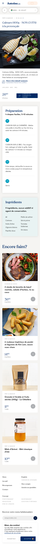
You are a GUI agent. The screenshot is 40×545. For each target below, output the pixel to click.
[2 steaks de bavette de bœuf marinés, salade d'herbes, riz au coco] (20, 267)
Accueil (4, 481)
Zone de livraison (8, 504)
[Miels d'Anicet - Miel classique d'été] (20, 429)
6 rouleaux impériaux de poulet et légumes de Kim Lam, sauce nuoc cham (19, 344)
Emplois (24, 477)
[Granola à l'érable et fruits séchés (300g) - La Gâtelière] (20, 377)
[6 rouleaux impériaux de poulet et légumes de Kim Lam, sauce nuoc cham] (20, 322)
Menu (4, 477)
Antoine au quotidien (28, 487)
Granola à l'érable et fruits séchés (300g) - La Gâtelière (18, 398)
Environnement (26, 499)
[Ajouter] (33, 299)
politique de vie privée (12, 533)
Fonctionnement (7, 499)
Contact (5, 490)
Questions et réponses (29, 501)
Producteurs (6, 501)
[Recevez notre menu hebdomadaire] (35, 518)
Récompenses (7, 485)
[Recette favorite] (23, 18)
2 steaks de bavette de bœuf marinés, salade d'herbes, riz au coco (19, 289)
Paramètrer (11, 539)
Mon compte (25, 484)
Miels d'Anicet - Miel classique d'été (18, 450)
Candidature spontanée (29, 480)
